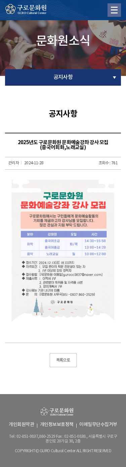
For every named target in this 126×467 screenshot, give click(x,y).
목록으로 (63, 360)
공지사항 (63, 77)
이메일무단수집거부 (98, 424)
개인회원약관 (21, 424)
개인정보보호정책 (57, 424)
